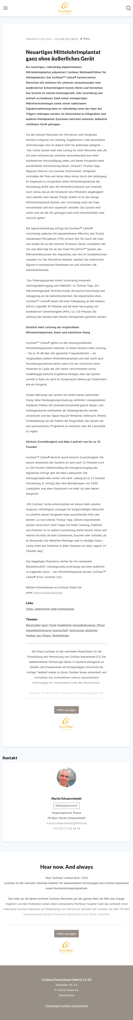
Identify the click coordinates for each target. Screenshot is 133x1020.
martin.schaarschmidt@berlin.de (67, 823)
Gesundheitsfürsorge (39, 630)
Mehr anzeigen (66, 710)
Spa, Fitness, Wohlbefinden (52, 635)
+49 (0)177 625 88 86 (66, 828)
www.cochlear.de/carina (47, 592)
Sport (45, 625)
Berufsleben (33, 625)
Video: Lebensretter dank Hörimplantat (50, 609)
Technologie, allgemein (83, 630)
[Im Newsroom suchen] (128, 8)
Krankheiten (64, 625)
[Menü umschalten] (5, 8)
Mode (52, 625)
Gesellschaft (60, 630)
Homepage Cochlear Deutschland (66, 1005)
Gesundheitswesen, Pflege (89, 625)
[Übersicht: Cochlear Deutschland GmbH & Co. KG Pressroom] (65, 8)
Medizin (31, 635)
